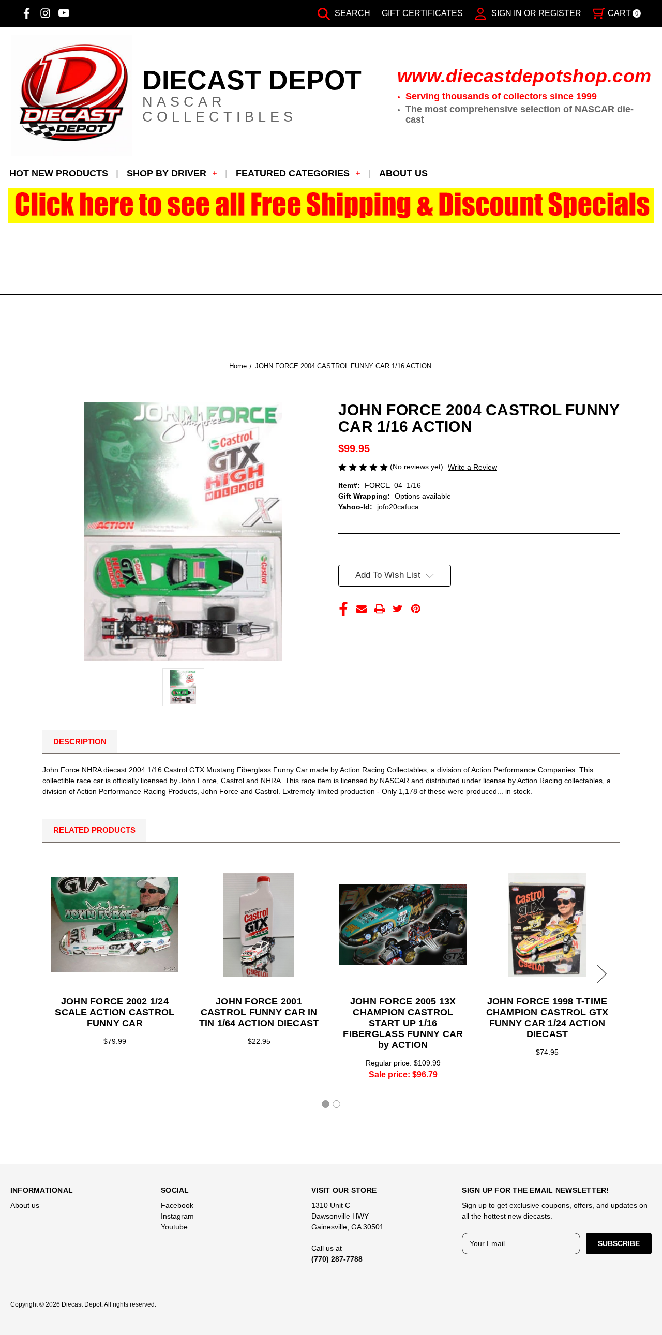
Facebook (177, 1205)
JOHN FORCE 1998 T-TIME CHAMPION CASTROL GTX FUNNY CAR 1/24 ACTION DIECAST (547, 1017)
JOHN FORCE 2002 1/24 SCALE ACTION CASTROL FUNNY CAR (114, 1012)
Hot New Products (58, 173)
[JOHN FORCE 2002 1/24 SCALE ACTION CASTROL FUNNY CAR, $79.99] (114, 925)
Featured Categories (293, 173)
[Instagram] (45, 13)
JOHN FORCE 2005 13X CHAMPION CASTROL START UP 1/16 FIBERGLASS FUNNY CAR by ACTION (403, 1023)
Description (80, 741)
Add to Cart (259, 925)
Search (351, 13)
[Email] (361, 609)
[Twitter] (398, 609)
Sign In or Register (535, 13)
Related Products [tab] (94, 830)
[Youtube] (63, 13)
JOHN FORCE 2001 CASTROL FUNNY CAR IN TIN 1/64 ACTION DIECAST (259, 1012)
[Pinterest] (416, 609)
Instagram (177, 1216)
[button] (331, 205)
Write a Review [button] (472, 467)
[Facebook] (26, 13)
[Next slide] (600, 974)
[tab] (325, 1104)
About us (403, 173)
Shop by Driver (166, 173)
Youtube (174, 1227)
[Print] (379, 609)
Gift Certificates (422, 13)
